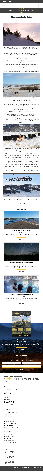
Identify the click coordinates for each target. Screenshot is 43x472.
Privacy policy (24, 467)
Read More (21, 239)
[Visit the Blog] (9, 402)
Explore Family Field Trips (10, 442)
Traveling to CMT (8, 434)
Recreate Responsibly (10, 421)
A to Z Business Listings (10, 419)
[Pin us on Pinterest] (13, 402)
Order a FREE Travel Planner (11, 412)
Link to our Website (9, 404)
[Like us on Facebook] (4, 402)
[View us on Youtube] (7, 402)
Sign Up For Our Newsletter (11, 423)
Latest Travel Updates (10, 436)
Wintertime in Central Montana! (21, 230)
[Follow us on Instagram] (11, 402)
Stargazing (32, 10)
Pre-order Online (21, 349)
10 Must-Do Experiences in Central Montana (21, 294)
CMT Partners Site (9, 425)
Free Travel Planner (7, 1)
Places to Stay (8, 438)
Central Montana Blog (10, 414)
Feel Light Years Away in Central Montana (21, 262)
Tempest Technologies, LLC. (21, 468)
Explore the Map (8, 416)
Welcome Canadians (9, 440)
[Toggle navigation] (40, 5)
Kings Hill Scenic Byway (32, 54)
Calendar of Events (9, 417)
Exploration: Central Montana (11, 427)
